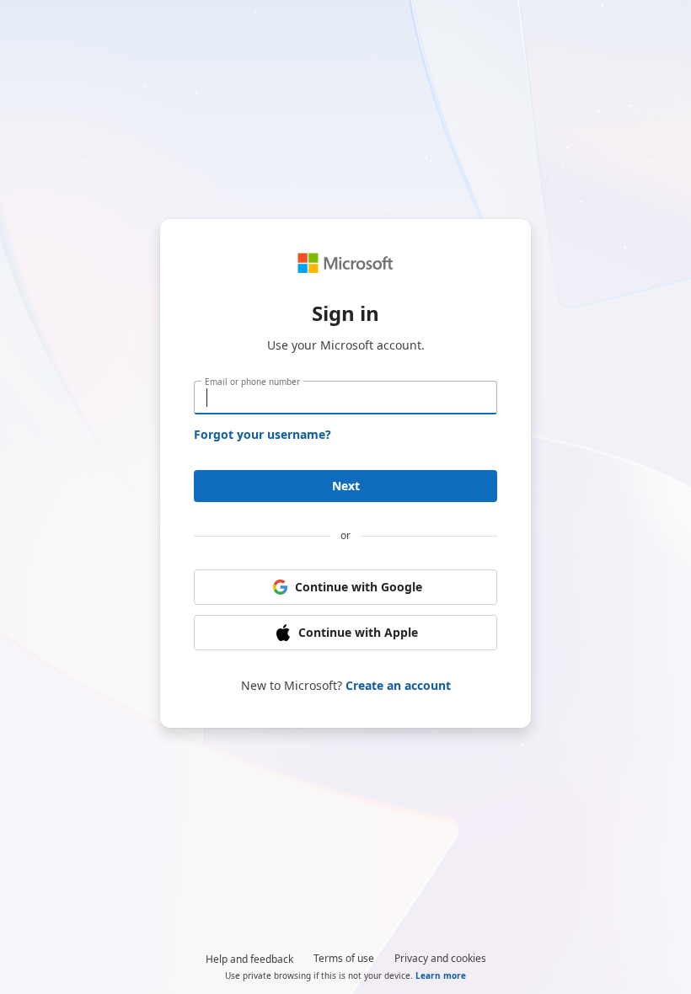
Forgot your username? (262, 434)
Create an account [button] (398, 685)
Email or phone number (252, 381)
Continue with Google (358, 587)
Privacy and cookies (440, 958)
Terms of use (343, 958)
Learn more (440, 975)
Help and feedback (249, 959)
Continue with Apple (358, 632)
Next (346, 486)
